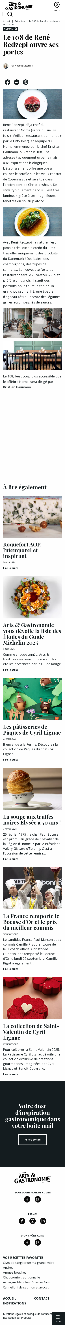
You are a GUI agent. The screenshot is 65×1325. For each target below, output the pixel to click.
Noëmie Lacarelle (24, 65)
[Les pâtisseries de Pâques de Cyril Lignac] (32, 699)
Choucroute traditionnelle (21, 1277)
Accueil (6, 21)
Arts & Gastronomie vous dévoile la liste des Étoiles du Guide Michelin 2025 (32, 633)
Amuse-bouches (14, 1272)
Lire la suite (10, 568)
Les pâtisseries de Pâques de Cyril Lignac (32, 729)
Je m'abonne (32, 1139)
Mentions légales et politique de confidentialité (30, 1314)
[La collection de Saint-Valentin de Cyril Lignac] (32, 998)
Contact (41, 1298)
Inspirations (14, 1303)
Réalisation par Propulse (17, 1317)
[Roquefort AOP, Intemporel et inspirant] (32, 517)
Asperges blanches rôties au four (26, 1282)
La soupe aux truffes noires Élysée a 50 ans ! (32, 819)
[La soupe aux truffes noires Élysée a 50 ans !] (32, 789)
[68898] (27, 1199)
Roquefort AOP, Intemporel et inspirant (22, 550)
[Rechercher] (9, 14)
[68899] (43, 1221)
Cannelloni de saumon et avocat (26, 1287)
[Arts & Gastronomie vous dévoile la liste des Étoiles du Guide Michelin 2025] (32, 597)
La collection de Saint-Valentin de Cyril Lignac (31, 1031)
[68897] (38, 1199)
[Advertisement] (32, 431)
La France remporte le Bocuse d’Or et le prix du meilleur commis (31, 921)
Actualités (20, 21)
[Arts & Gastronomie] (18, 6)
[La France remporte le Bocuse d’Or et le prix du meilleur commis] (32, 888)
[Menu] (58, 1317)
